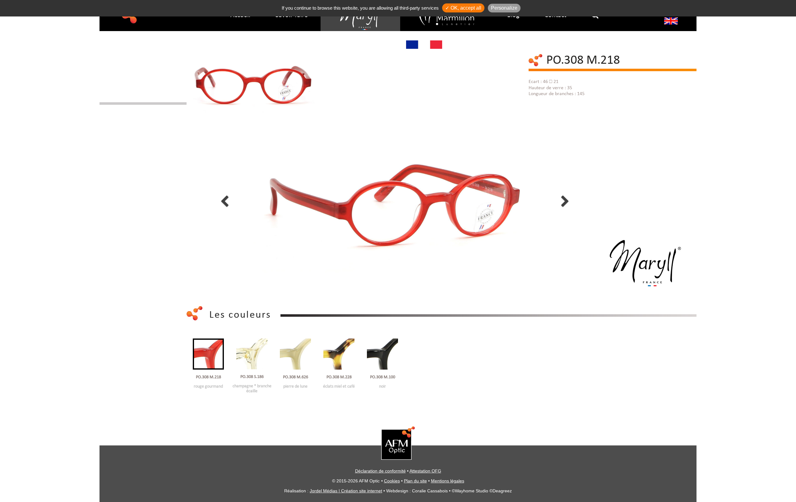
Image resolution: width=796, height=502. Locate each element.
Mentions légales (447, 480)
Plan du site (415, 480)
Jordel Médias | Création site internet (346, 490)
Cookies (392, 480)
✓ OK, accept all (463, 8)
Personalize (504, 8)
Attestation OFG (425, 470)
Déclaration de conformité (380, 470)
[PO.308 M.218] (253, 76)
